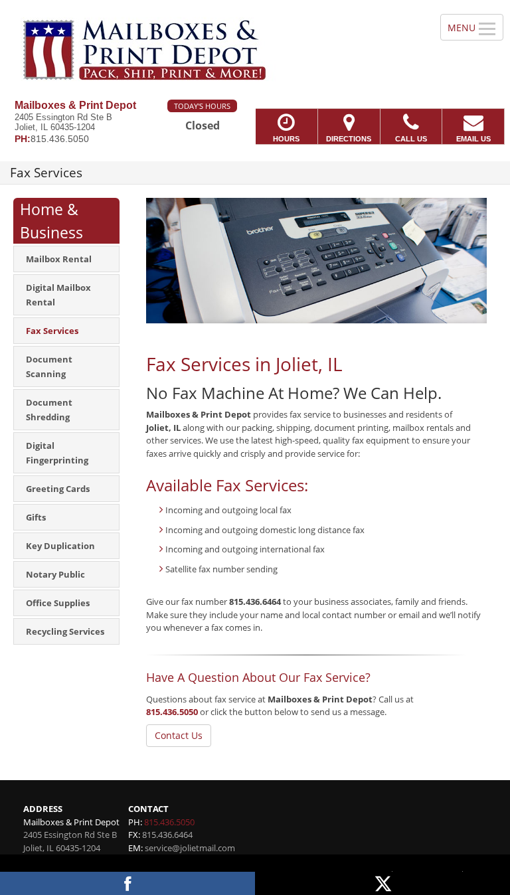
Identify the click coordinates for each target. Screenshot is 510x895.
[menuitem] (66, 259)
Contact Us (179, 735)
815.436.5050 (172, 712)
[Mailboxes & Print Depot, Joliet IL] (255, 50)
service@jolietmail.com (190, 848)
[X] (382, 883)
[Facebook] (127, 883)
